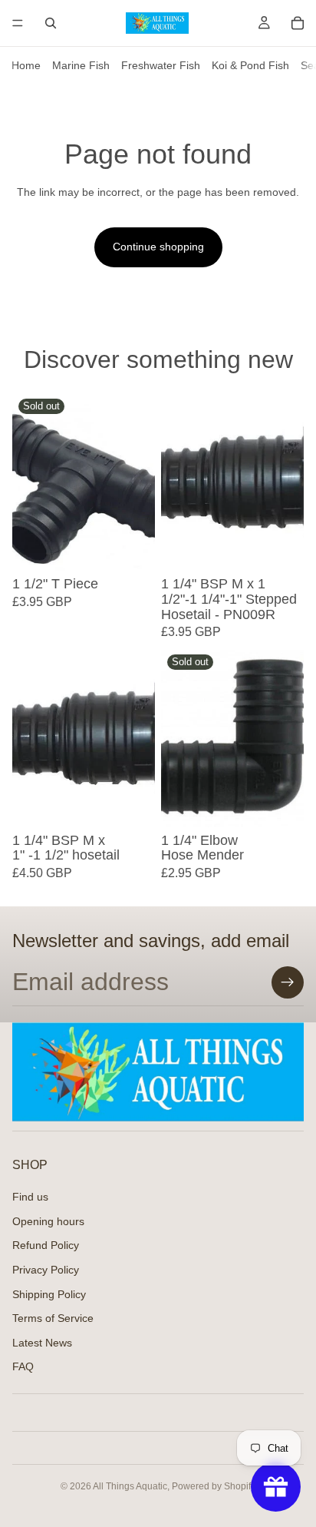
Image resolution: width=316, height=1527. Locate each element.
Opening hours (48, 1221)
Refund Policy (45, 1246)
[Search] (50, 23)
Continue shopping (158, 246)
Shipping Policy (49, 1294)
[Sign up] (288, 982)
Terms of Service (53, 1318)
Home (26, 65)
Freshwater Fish (160, 65)
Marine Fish (81, 65)
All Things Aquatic (130, 1486)
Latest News (42, 1343)
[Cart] (297, 23)
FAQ (23, 1367)
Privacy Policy (45, 1270)
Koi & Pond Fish (250, 65)
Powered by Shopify (213, 1486)
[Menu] (17, 23)
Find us (30, 1197)
